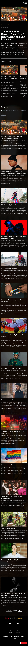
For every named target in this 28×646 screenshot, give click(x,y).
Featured (5, 110)
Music (26, 113)
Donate (22, 636)
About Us (14, 638)
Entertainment (16, 110)
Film (16, 113)
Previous (9, 610)
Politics (11, 110)
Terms (10, 636)
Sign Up (23, 643)
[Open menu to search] (24, 3)
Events (18, 113)
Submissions (16, 636)
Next (20, 610)
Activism (22, 113)
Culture (24, 110)
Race (21, 110)
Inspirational (3, 115)
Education (3, 113)
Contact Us (5, 636)
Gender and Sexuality (10, 113)
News (8, 110)
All (1, 110)
